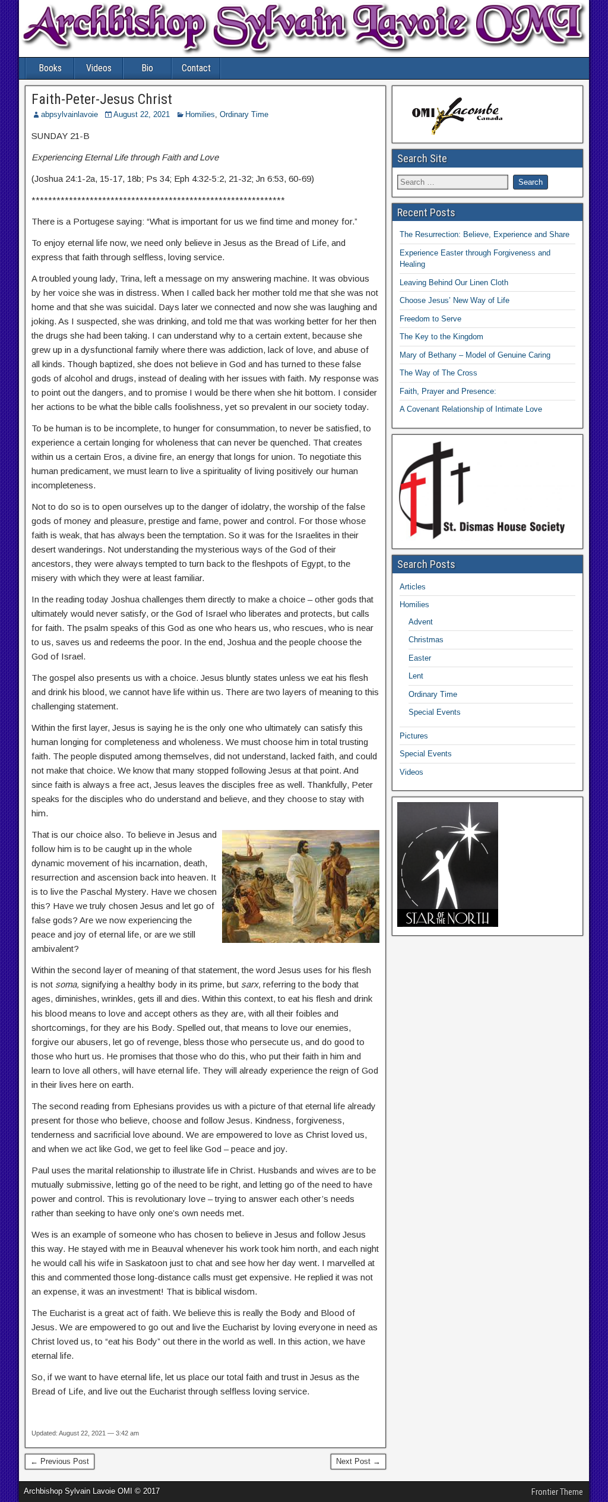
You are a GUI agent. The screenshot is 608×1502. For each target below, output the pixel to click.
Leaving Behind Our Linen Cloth (454, 282)
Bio (147, 68)
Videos (99, 68)
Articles (413, 586)
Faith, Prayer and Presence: (448, 391)
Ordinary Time (244, 114)
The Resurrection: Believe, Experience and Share (484, 234)
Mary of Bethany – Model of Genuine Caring (475, 355)
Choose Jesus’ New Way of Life (454, 300)
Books (50, 68)
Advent (420, 621)
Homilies (200, 114)
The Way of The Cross (438, 372)
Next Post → (358, 1461)
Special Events (434, 712)
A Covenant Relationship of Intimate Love (471, 409)
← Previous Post (59, 1461)
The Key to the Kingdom (441, 336)
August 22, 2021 (141, 114)
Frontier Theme (557, 1492)
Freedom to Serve (430, 318)
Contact (196, 68)
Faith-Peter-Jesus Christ (101, 99)
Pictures (414, 735)
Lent (415, 675)
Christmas (426, 639)
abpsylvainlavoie (69, 114)
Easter (419, 658)
